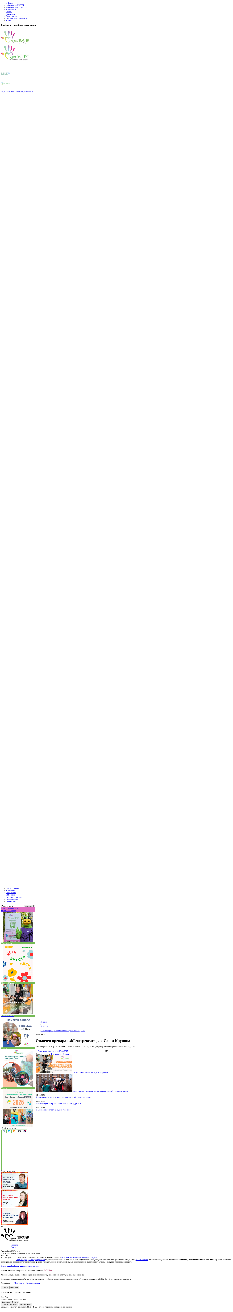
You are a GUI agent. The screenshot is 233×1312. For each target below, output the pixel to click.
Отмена (15, 1302)
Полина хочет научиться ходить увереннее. (91, 1072)
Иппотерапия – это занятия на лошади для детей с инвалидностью (63, 1097)
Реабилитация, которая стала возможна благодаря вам (58, 1103)
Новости (14, 1245)
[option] (5, 66)
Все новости (56, 1054)
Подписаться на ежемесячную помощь (17, 91)
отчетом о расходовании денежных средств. (79, 1257)
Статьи (66, 1054)
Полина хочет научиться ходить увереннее (53, 1110)
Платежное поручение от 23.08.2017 (53, 1051)
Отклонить (14, 1287)
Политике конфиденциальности (27, 1283)
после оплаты (142, 1260)
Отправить (6, 1302)
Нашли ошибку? (25, 1304)
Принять (5, 1287)
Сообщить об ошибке (9, 1304)
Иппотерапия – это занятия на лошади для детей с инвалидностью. (101, 1091)
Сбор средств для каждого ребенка (30, 1260)
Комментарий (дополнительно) (14, 1299)
